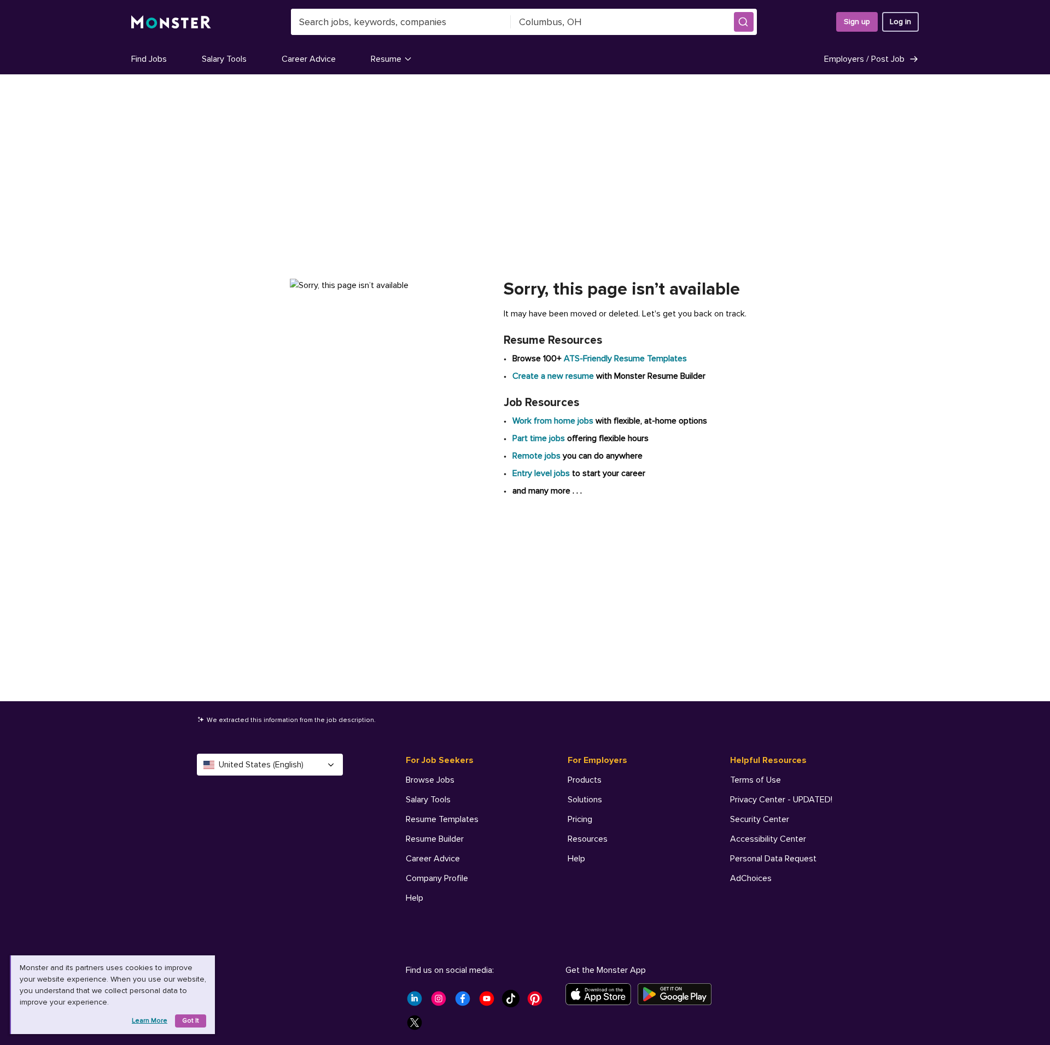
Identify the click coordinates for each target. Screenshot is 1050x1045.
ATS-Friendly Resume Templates (625, 358)
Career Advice (309, 59)
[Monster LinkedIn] (418, 1002)
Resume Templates (442, 819)
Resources (588, 838)
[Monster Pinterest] (538, 1002)
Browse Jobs (430, 779)
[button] (744, 22)
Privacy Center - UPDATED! (781, 799)
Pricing (580, 819)
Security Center (759, 819)
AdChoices (751, 878)
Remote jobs (536, 455)
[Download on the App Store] (601, 994)
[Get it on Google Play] (678, 994)
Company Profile (437, 878)
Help (414, 898)
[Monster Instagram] (442, 1002)
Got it (190, 1021)
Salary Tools (224, 59)
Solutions (585, 799)
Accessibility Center (768, 838)
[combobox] (401, 22)
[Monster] (171, 22)
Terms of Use (755, 779)
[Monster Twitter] (418, 1026)
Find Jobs (149, 59)
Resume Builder (435, 838)
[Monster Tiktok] (514, 1002)
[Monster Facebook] (466, 1002)
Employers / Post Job (864, 59)
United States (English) (261, 764)
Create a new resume (554, 376)
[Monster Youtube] (490, 1002)
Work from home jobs (552, 420)
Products (585, 779)
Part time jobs (538, 438)
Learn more (149, 1021)
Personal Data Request (773, 858)
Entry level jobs (541, 473)
